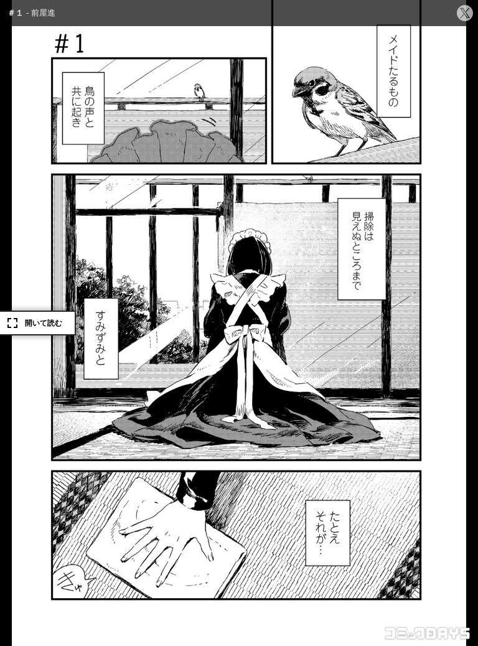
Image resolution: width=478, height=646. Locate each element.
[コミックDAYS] (428, 633)
